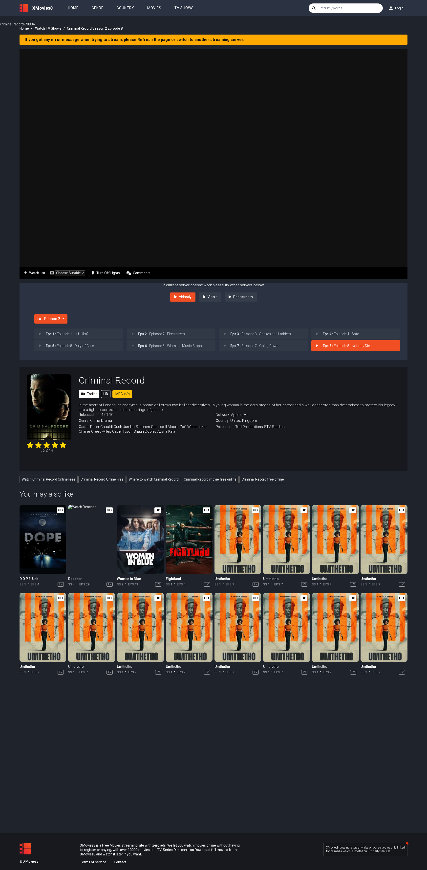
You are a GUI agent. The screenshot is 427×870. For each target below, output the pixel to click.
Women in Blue (129, 579)
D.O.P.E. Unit (29, 579)
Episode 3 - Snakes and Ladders (260, 334)
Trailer (92, 394)
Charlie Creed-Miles (95, 431)
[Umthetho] (237, 539)
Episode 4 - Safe (341, 334)
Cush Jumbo (124, 427)
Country (125, 8)
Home (73, 8)
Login (399, 8)
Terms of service (93, 862)
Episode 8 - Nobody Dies (347, 346)
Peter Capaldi (101, 427)
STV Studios (274, 427)
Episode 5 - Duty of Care (70, 346)
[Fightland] (189, 539)
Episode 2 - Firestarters (161, 334)
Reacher (75, 579)
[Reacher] (91, 539)
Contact (120, 862)
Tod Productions (249, 427)
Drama (106, 420)
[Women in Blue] (140, 539)
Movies (154, 8)
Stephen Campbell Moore (157, 427)
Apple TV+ (239, 414)
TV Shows (184, 8)
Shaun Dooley (144, 431)
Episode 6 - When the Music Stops (170, 346)
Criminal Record (112, 380)
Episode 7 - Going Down (254, 346)
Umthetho (222, 579)
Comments (141, 273)
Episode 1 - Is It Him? (67, 334)
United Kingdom (243, 420)
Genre (98, 8)
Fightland (173, 579)
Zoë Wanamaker (193, 427)
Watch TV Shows (48, 28)
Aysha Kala (166, 431)
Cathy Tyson (122, 431)
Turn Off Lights (108, 273)
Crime (95, 420)
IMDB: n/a (122, 394)
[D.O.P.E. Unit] (43, 539)
